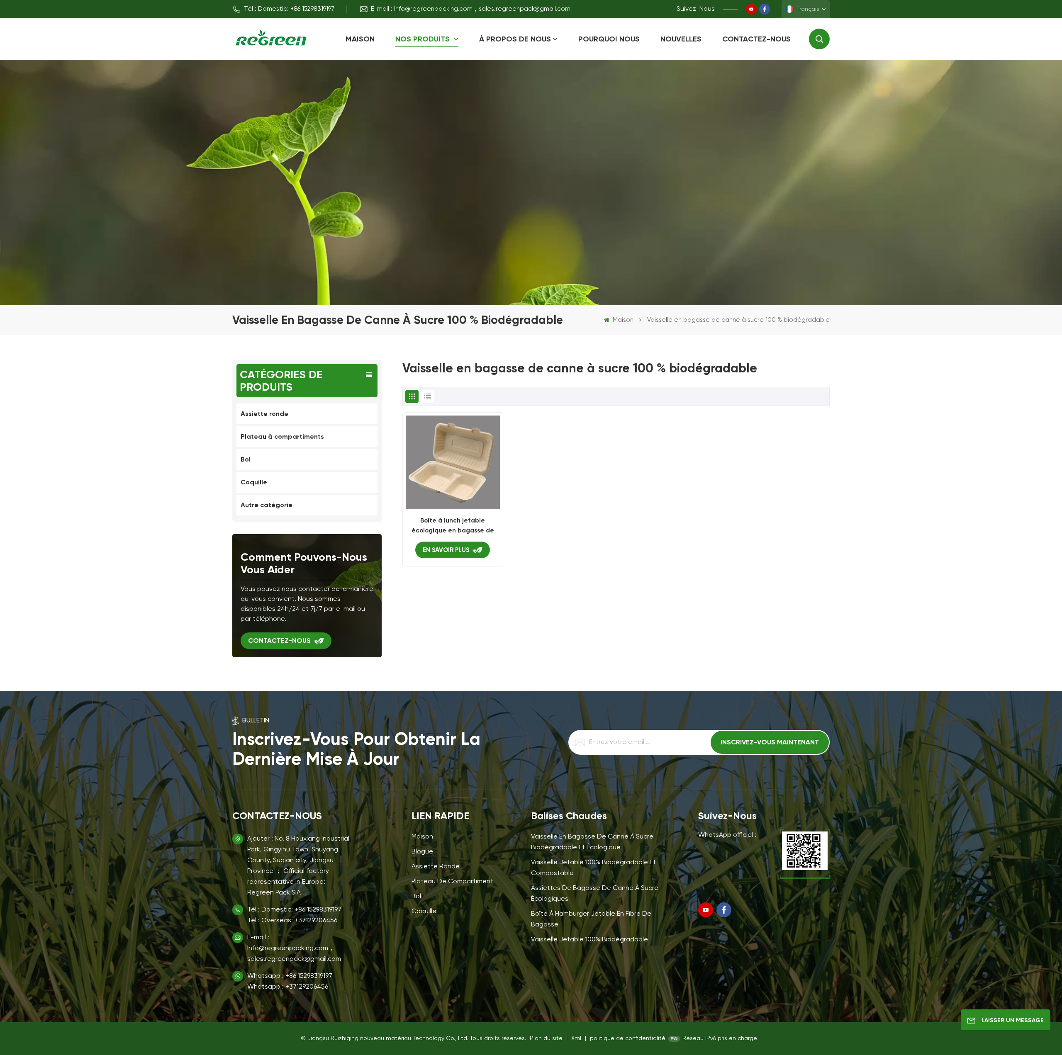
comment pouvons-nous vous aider (304, 563)
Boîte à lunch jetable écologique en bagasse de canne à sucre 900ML (453, 526)
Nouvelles (681, 39)
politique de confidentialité (627, 1038)
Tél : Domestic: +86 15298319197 (289, 9)
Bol (246, 459)
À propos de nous (515, 39)
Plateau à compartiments (282, 436)
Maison (360, 39)
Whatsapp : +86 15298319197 (289, 976)
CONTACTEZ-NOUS (279, 640)
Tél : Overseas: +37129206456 (292, 920)
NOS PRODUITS (423, 39)
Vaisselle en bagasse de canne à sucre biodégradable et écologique (592, 842)
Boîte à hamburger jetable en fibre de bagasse (591, 919)
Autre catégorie (266, 505)
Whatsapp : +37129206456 (287, 987)
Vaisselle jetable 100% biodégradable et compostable (593, 868)
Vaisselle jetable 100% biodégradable (589, 939)
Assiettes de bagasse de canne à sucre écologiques (594, 893)
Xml (576, 1038)
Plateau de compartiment (452, 881)
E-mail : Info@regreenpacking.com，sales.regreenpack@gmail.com (470, 9)
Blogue (422, 851)
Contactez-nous (756, 39)
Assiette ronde (264, 414)
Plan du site (547, 1038)
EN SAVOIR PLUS (446, 550)
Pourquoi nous (609, 39)
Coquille (254, 482)
